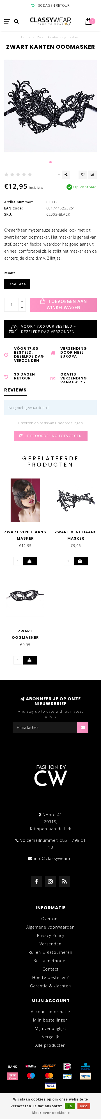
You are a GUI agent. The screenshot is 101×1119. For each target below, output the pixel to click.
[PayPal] (86, 1076)
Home (26, 37)
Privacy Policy (50, 935)
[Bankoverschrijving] (13, 1066)
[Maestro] (31, 1076)
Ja (70, 1106)
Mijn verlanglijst (50, 1028)
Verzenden (50, 944)
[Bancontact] (67, 1076)
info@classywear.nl (53, 858)
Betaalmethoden (50, 960)
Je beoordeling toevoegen (53, 435)
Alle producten (50, 1045)
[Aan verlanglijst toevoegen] (83, 175)
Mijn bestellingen (50, 1020)
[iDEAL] (67, 1066)
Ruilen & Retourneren (50, 952)
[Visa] (50, 1086)
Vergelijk (50, 1036)
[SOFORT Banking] (49, 1066)
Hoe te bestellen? (50, 977)
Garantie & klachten (50, 986)
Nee (84, 1106)
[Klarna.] (13, 1076)
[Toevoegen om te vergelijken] (92, 175)
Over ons (50, 918)
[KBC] (86, 1066)
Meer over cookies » (51, 1113)
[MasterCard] (49, 1076)
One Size (17, 284)
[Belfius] (31, 1066)
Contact (50, 969)
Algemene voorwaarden (50, 927)
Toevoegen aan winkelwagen (67, 305)
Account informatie (50, 1011)
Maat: (9, 273)
